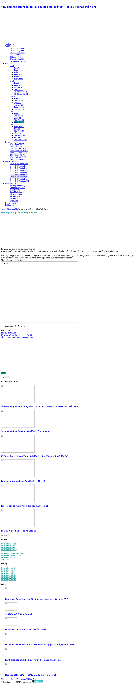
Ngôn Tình (14, 201)
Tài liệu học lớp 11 (8, 578)
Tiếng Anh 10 (19, 107)
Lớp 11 (12, 111)
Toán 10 (17, 98)
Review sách (10, 203)
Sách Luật (14, 199)
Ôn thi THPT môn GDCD (20, 181)
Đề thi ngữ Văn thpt (17, 159)
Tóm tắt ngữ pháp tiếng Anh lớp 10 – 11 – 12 (23, 481)
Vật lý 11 (17, 118)
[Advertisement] (69, 26)
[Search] (2, 2)
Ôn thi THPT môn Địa (18, 179)
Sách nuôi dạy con (17, 188)
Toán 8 (16, 77)
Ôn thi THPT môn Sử (18, 177)
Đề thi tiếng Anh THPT (19, 151)
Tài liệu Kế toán (7, 557)
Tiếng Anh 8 (18, 79)
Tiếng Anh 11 (19, 122)
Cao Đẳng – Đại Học (18, 61)
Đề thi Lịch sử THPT (18, 157)
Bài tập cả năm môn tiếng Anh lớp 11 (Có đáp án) (25, 431)
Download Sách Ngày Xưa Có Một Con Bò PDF (28, 629)
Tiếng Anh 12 (19, 127)
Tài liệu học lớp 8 (8, 572)
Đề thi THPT (10, 142)
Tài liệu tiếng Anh (16, 55)
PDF (23, 326)
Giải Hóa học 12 (20, 140)
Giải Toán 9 (18, 90)
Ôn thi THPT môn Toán (19, 164)
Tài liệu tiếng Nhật (17, 48)
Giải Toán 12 (19, 131)
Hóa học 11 (18, 116)
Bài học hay (10, 205)
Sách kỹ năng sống (17, 186)
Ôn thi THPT (10, 162)
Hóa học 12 (18, 138)
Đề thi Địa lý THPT (17, 155)
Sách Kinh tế (15, 190)
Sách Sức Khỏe (16, 194)
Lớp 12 (12, 125)
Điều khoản (21, 679)
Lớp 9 (12, 81)
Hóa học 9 (18, 87)
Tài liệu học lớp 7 (8, 570)
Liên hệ (13, 679)
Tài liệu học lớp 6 (8, 568)
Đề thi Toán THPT (17, 144)
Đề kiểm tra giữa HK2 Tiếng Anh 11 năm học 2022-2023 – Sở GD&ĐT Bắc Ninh (39, 406)
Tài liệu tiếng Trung (17, 53)
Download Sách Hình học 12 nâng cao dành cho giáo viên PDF (36, 599)
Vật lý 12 (17, 133)
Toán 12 (17, 129)
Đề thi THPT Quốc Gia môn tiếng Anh (17, 337)
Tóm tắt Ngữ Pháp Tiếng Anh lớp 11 (18, 531)
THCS (12, 66)
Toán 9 (16, 83)
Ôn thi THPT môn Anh (18, 172)
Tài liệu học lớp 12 (8, 580)
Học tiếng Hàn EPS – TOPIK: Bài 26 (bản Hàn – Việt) (30, 675)
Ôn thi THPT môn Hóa (18, 168)
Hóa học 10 (18, 105)
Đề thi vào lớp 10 (21, 94)
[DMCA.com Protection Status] (37, 682)
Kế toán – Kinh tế (16, 57)
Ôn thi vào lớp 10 (21, 92)
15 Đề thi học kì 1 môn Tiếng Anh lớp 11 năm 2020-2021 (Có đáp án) (34, 456)
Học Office (5, 559)
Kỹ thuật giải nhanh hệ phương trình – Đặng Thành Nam (33, 660)
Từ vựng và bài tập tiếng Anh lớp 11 (16, 335)
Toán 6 (16, 68)
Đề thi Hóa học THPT (18, 148)
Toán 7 (16, 72)
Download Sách (11, 183)
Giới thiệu (4, 679)
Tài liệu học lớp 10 (8, 576)
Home (3, 209)
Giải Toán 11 (19, 120)
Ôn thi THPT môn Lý (18, 166)
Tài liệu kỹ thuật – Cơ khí (11, 555)
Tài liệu (8, 46)
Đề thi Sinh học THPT (18, 153)
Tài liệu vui (9, 44)
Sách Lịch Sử (15, 196)
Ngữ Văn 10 (19, 109)
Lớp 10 (12, 96)
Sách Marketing (16, 192)
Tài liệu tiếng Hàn (17, 50)
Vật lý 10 (17, 103)
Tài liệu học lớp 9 (8, 574)
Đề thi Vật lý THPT (17, 146)
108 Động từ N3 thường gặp (19, 614)
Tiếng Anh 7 (18, 74)
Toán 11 (17, 114)
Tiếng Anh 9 (18, 85)
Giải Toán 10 (19, 101)
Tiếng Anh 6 (18, 70)
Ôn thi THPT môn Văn (18, 175)
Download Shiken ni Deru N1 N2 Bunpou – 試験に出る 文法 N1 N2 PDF (39, 644)
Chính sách (31, 679)
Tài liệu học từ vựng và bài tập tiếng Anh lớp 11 (24, 506)
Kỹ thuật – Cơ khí (17, 59)
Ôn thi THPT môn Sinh (19, 170)
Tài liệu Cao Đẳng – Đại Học (12, 553)
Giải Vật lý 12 (19, 135)
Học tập (8, 64)
